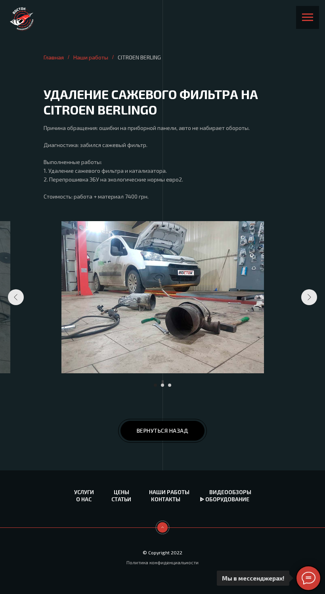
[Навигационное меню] (307, 17)
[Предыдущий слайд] (16, 297)
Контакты (165, 499)
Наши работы (90, 57)
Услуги (84, 492)
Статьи (121, 499)
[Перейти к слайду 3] (169, 385)
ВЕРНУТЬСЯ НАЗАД (163, 430)
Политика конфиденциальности (162, 562)
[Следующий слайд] (309, 297)
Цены (121, 492)
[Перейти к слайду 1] (155, 385)
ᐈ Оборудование (224, 499)
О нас (84, 499)
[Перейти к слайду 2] (162, 385)
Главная (54, 57)
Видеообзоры (230, 492)
